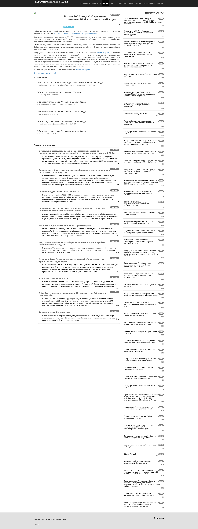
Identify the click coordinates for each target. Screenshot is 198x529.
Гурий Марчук (103, 53)
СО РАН (105, 3)
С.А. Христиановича (89, 33)
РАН (112, 3)
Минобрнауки (121, 3)
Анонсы (160, 3)
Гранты (138, 3)
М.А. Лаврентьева (61, 33)
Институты (96, 3)
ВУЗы (131, 3)
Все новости (85, 3)
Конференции (149, 3)
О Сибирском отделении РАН (45, 73)
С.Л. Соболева (74, 33)
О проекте (159, 518)
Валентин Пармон (83, 69)
